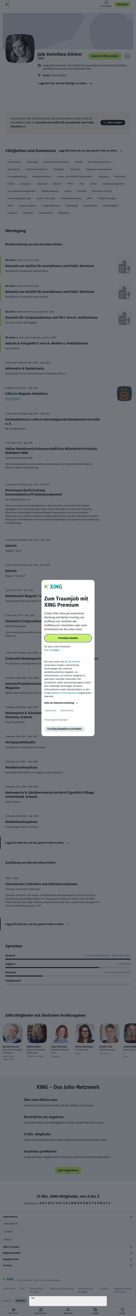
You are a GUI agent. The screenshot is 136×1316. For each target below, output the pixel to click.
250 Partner (74, 661)
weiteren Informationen (64, 693)
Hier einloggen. (52, 650)
